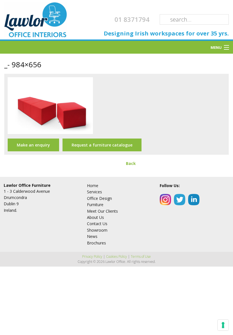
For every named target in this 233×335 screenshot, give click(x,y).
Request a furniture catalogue (102, 145)
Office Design (99, 198)
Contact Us (97, 223)
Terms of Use (141, 256)
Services (94, 191)
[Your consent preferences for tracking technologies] (223, 325)
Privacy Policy (92, 256)
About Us (95, 217)
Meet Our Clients (102, 211)
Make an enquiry (33, 145)
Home (92, 185)
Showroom (97, 230)
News (92, 236)
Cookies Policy (116, 256)
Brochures (96, 243)
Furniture (95, 204)
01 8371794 (132, 19)
